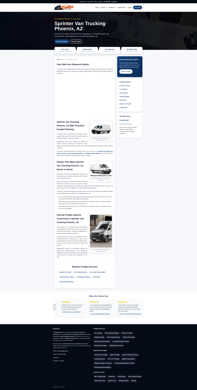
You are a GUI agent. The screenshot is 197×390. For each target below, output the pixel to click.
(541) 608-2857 (62, 354)
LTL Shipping (123, 89)
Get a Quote (137, 7)
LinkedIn (62, 360)
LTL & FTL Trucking (113, 359)
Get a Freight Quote (61, 41)
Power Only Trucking (100, 345)
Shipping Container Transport (103, 363)
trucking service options (93, 153)
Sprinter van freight (104, 151)
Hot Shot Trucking (124, 85)
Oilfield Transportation (128, 359)
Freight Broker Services (116, 345)
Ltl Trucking (96, 277)
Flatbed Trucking (99, 337)
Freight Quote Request (83, 277)
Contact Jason (76, 41)
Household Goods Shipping (102, 367)
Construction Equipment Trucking (124, 363)
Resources (112, 7)
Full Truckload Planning (66, 281)
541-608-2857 (107, 1)
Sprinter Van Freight (65, 272)
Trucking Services (99, 359)
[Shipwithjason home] (63, 7)
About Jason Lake (99, 380)
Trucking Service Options (66, 277)
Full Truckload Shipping (112, 333)
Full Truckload (123, 93)
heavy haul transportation (75, 153)
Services (103, 7)
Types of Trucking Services (130, 354)
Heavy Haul (122, 100)
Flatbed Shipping (124, 96)
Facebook (56, 360)
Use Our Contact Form (125, 124)
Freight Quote (123, 107)
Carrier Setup (122, 376)
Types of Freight (115, 354)
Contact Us (115, 1)
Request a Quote (126, 71)
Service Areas (121, 7)
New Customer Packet (134, 376)
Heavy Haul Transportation (97, 272)
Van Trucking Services (80, 272)
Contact (130, 7)
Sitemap (133, 380)
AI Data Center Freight (100, 354)
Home (97, 7)
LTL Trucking (98, 333)
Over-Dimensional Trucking (121, 341)
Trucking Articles (124, 380)
